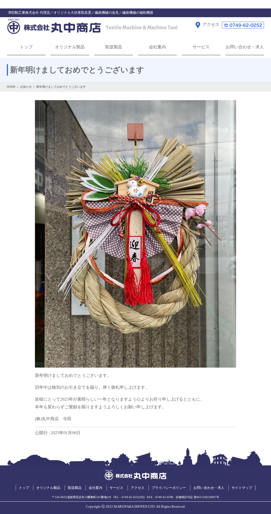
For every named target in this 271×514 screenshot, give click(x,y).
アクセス (137, 488)
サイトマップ (242, 488)
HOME (11, 86)
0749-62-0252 (131, 497)
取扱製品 (113, 47)
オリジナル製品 (70, 47)
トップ (26, 47)
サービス (201, 47)
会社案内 (157, 47)
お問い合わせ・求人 (245, 47)
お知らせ (26, 86)
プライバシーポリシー (169, 488)
